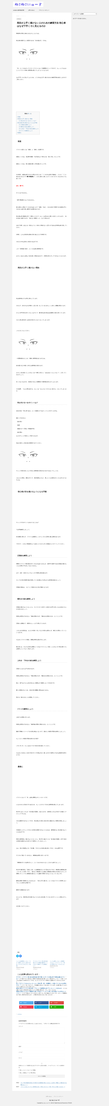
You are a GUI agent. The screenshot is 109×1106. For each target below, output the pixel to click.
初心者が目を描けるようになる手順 (27, 122)
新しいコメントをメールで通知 (28, 1070)
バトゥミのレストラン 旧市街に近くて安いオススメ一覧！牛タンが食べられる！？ (43, 1086)
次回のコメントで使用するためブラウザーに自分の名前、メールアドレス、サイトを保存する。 (41, 1066)
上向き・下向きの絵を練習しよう (29, 128)
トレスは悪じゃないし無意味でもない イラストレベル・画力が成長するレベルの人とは (57, 963)
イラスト (20, 1014)
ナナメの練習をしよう (26, 130)
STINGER (70, 1103)
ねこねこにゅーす (54, 1100)
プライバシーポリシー (44, 10)
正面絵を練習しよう (25, 124)
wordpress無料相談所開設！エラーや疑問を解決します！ (18, 11)
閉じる (29, 113)
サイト (20, 1058)
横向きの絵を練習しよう (26, 126)
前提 (18, 116)
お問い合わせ (31, 10)
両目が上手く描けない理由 (24, 118)
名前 (20, 1046)
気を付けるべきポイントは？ (27, 120)
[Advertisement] (41, 97)
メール (21, 1052)
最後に (19, 132)
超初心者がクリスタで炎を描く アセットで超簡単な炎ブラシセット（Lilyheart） (39, 988)
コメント (21, 1026)
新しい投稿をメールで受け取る (28, 1072)
